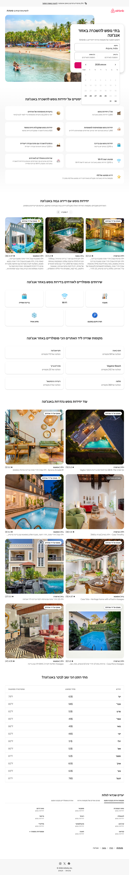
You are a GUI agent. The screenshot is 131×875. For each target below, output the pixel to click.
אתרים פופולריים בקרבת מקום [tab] (62, 800)
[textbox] (108, 57)
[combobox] (97, 48)
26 (101, 96)
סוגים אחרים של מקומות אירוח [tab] (88, 800)
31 (110, 101)
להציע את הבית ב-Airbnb (17, 10)
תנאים (60, 870)
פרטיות (68, 870)
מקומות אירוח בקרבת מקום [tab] (114, 800)
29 (86, 96)
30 (115, 101)
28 (91, 96)
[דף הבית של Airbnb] (117, 11)
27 (96, 96)
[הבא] (58, 212)
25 (106, 96)
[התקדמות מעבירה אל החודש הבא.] (86, 64)
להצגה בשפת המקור (49, 3)
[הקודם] (71, 212)
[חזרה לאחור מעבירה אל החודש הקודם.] (115, 64)
